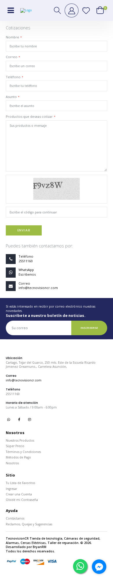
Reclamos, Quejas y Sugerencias (29, 524)
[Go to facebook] (99, 566)
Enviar (23, 230)
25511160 (13, 394)
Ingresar (11, 489)
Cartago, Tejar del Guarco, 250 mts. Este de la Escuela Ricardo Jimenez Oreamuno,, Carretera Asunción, (51, 365)
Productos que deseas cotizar (29, 116)
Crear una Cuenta (19, 494)
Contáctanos (15, 518)
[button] (58, 10)
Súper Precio (15, 446)
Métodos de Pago (18, 457)
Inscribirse (89, 328)
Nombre (12, 37)
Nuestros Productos (20, 440)
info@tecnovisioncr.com (23, 380)
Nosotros (12, 463)
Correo (11, 57)
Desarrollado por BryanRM (26, 547)
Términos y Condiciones (23, 452)
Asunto (11, 96)
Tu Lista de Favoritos (20, 483)
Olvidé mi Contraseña (22, 500)
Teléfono (13, 77)
